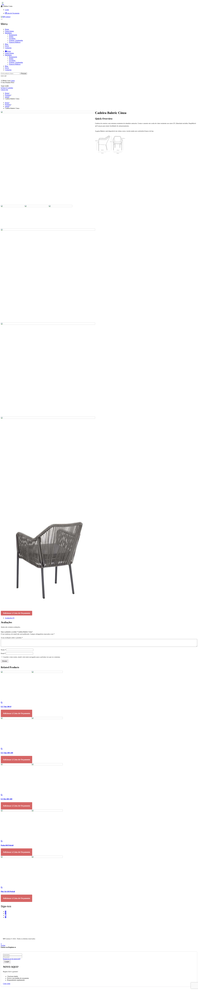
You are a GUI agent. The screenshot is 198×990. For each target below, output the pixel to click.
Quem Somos (9, 31)
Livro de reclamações (8, 936)
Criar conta (6, 983)
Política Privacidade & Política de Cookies (14, 933)
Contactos (8, 48)
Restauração (13, 35)
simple (7, 97)
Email (3, 653)
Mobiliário (8, 33)
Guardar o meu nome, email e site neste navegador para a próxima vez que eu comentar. (31, 657)
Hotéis (11, 37)
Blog (6, 44)
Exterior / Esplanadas (16, 40)
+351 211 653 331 (12, 921)
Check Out (4, 90)
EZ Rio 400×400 (6, 799)
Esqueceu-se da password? (11, 959)
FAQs (7, 46)
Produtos (8, 95)
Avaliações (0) (9, 618)
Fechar (3, 945)
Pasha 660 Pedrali (7, 845)
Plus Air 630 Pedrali (8, 891)
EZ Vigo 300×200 (7, 753)
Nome (3, 650)
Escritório (12, 38)
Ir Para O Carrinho (7, 88)
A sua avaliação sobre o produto (12, 637)
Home (7, 29)
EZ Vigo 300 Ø (6, 706)
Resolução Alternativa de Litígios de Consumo (16, 935)
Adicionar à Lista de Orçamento (16, 613)
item (13, 80)
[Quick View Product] (1, 702)
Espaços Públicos (14, 42)
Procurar (23, 73)
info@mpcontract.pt (11, 926)
